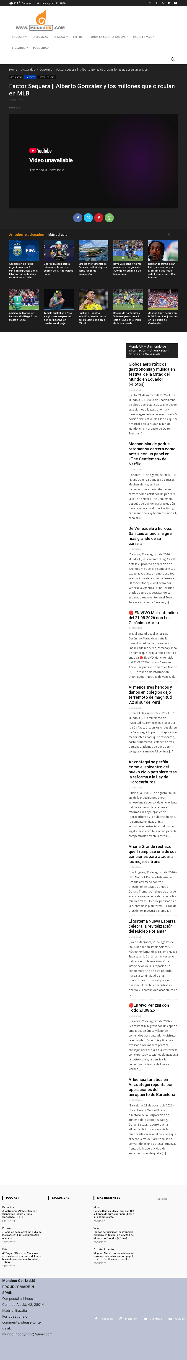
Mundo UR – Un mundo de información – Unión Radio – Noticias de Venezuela (149, 350)
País (4, 1249)
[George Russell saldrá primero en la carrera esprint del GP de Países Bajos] (58, 250)
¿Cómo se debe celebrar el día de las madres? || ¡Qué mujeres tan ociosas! (22, 1235)
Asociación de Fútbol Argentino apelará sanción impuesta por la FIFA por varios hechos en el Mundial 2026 (23, 270)
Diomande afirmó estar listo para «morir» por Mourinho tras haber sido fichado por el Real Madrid (162, 270)
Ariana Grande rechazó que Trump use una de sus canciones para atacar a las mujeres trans (153, 854)
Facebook (107, 1318)
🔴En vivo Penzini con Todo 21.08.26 (149, 1008)
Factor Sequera (46, 77)
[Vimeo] (168, 3)
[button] (172, 59)
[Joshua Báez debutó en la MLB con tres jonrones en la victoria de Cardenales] (163, 299)
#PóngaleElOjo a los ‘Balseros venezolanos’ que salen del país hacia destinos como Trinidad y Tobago (21, 1258)
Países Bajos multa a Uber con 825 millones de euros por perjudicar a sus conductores (114, 1214)
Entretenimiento (104, 1249)
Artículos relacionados (26, 234)
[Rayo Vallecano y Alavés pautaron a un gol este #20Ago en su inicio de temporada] (128, 250)
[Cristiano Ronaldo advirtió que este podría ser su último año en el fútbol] (93, 299)
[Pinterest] (98, 217)
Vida (96, 1228)
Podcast (7, 1228)
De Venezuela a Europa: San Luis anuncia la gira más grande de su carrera (150, 536)
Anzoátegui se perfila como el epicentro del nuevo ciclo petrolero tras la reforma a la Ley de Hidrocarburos (153, 772)
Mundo (98, 1207)
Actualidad (28, 70)
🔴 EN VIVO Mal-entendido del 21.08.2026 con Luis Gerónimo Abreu (153, 617)
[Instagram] (156, 3)
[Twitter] (162, 3)
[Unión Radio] (40, 20)
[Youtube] (175, 3)
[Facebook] (150, 3)
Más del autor (58, 234)
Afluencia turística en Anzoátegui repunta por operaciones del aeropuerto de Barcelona (152, 1087)
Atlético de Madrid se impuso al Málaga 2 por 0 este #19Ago (23, 316)
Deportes (46, 70)
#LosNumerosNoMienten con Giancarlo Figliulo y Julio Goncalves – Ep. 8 (19, 1214)
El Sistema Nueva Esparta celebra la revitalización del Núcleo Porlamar (152, 926)
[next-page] (175, 234)
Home (13, 70)
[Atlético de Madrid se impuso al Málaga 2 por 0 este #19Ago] (24, 299)
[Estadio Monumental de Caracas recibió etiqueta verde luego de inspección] (93, 250)
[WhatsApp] (109, 217)
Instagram (131, 1318)
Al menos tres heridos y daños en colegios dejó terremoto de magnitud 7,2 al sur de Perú (150, 695)
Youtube (179, 1318)
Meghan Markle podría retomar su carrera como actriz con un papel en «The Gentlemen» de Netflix (152, 453)
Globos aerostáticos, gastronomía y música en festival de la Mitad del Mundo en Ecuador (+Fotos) (152, 374)
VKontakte (156, 1318)
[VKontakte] (145, 1319)
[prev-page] (168, 234)
